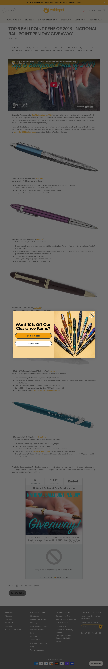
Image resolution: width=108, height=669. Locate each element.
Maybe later (33, 343)
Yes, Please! (33, 335)
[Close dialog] (91, 314)
